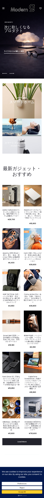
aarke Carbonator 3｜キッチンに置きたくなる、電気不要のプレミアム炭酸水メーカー (11, 213)
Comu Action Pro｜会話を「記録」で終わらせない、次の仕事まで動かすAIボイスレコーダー (33, 298)
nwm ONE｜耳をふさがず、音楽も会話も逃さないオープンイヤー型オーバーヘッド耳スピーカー (33, 257)
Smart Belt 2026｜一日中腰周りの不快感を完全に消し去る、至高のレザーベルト (11, 338)
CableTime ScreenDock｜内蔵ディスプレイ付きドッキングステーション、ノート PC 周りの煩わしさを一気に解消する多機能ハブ (33, 382)
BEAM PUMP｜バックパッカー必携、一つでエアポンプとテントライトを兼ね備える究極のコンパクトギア (32, 339)
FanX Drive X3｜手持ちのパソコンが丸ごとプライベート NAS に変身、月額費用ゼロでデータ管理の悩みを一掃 (11, 380)
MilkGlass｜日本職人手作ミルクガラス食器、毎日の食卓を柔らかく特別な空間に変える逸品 (11, 426)
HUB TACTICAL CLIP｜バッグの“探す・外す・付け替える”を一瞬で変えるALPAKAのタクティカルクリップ (11, 298)
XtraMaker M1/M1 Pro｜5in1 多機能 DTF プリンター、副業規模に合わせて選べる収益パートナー (32, 426)
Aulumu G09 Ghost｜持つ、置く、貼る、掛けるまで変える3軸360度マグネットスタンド (11, 256)
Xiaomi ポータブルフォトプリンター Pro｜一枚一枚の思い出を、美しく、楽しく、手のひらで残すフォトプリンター (33, 215)
